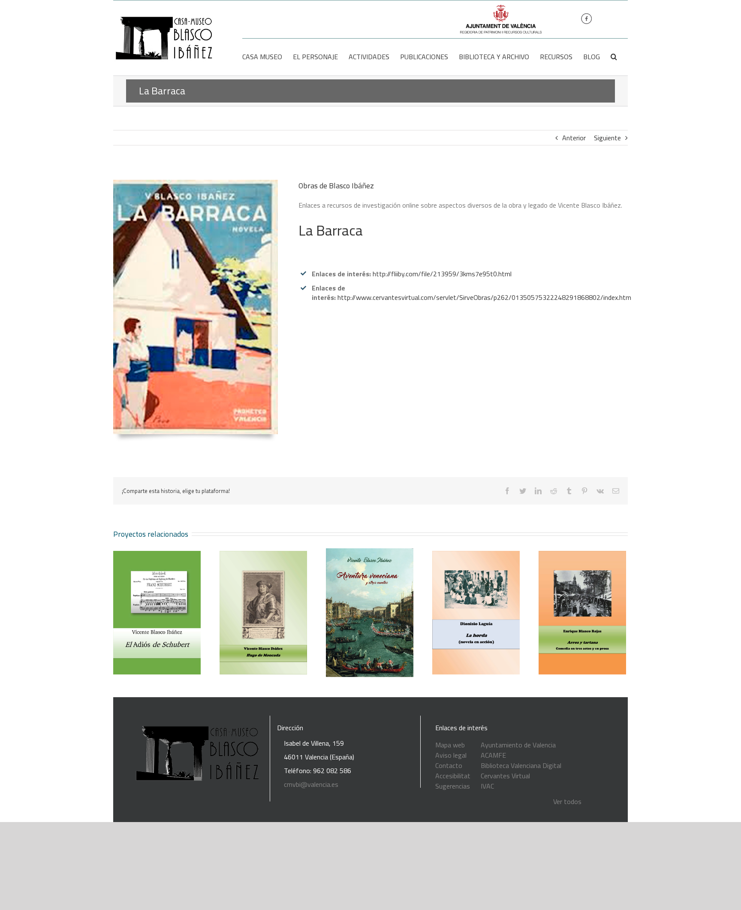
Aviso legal (451, 755)
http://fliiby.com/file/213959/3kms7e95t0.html (442, 274)
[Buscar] (614, 57)
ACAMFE (493, 755)
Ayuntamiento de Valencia (518, 745)
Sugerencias (452, 786)
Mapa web (450, 745)
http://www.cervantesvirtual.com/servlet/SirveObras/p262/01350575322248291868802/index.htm (484, 297)
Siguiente (607, 138)
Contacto (448, 765)
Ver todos (567, 801)
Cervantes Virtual (505, 776)
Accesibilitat (452, 776)
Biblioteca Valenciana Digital (521, 765)
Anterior (574, 138)
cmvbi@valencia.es (311, 784)
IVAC (487, 786)
